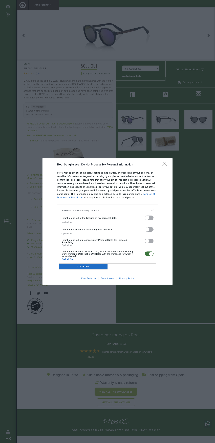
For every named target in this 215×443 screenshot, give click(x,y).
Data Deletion (88, 278)
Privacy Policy (126, 278)
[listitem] (107, 210)
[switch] (149, 218)
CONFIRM (83, 266)
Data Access (107, 278)
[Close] (165, 165)
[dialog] (107, 221)
